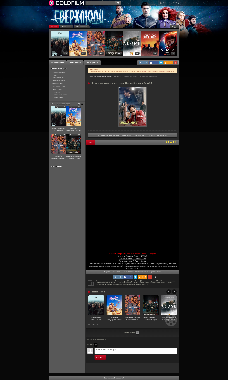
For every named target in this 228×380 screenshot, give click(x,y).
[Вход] (95, 345)
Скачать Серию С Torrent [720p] (132, 259)
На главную (66, 3)
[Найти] (118, 3)
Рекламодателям (92, 63)
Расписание (66, 27)
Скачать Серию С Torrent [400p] (132, 261)
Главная (54, 27)
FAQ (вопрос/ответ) (58, 86)
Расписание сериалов (59, 95)
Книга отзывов (57, 89)
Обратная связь (81, 27)
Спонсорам (56, 92)
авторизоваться (163, 71)
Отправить (100, 357)
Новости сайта (107, 76)
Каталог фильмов (75, 63)
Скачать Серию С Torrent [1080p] (132, 256)
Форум (174, 27)
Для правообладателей (114, 378)
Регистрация (167, 3)
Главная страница (58, 72)
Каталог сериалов (57, 63)
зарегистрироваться (148, 71)
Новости (98, 76)
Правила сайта (57, 98)
